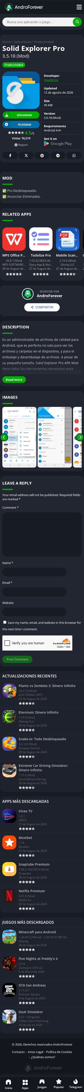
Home (6, 42)
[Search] (77, 22)
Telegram (57, 155)
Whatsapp (74, 155)
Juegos (42, 1087)
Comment (10, 507)
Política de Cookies (59, 1052)
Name (7, 563)
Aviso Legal (35, 1052)
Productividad (44, 42)
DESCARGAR (24, 115)
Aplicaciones (22, 42)
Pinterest (42, 155)
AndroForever (49, 295)
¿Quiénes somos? (43, 1057)
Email (7, 583)
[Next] (80, 437)
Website (8, 603)
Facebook (10, 155)
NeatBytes (51, 80)
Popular (59, 1087)
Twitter (26, 155)
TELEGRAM (24, 124)
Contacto (18, 1052)
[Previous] (4, 437)
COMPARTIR (44, 307)
